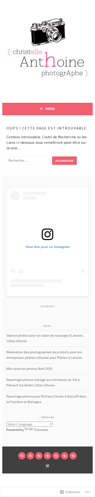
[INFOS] (56, 455)
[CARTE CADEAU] (73, 455)
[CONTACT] (64, 455)
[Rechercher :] (29, 160)
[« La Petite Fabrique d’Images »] (47, 455)
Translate (41, 430)
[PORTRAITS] (30, 455)
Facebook (47, 306)
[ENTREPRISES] (22, 455)
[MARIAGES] (39, 455)
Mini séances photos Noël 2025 (29, 369)
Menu (50, 109)
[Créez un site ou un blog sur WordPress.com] (47, 466)
